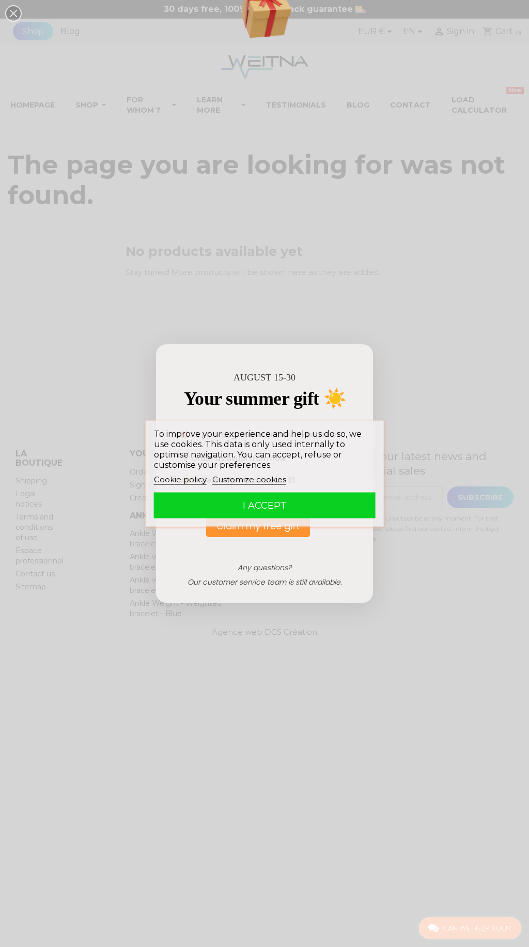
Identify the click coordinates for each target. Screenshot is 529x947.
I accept (264, 505)
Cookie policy (180, 479)
